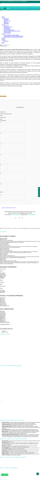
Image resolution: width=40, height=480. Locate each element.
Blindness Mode (3, 258)
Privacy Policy (37, 228)
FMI (15, 228)
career (14, 207)
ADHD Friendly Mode (4, 253)
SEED (1, 228)
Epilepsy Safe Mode (3, 238)
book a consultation (39, 192)
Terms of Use (31, 228)
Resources (3, 207)
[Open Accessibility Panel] (0, 479)
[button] (0, 279)
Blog (10, 207)
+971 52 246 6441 (10, 1)
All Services (7, 207)
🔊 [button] (37, 474)
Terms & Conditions (24, 228)
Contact (12, 207)
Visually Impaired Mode (4, 243)
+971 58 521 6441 (24, 1)
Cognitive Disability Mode (4, 248)
